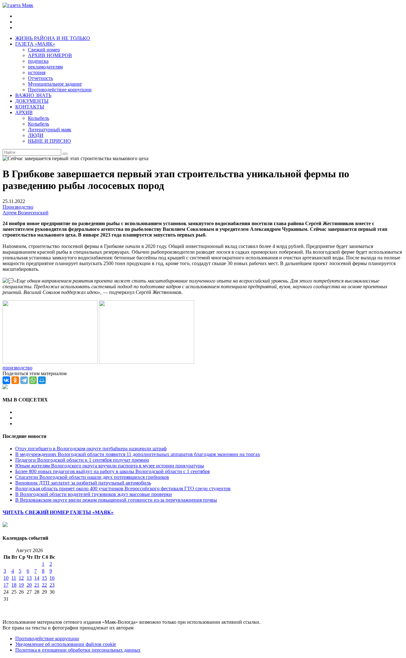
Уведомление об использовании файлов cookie (65, 644)
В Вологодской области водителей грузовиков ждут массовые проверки (93, 494)
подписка (38, 61)
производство (17, 367)
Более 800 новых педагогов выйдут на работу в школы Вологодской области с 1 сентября (112, 471)
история (36, 72)
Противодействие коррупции (60, 89)
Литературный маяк (49, 129)
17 (6, 585)
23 (52, 585)
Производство (18, 207)
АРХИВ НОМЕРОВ (50, 55)
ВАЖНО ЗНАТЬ (33, 95)
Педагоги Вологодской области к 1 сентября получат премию (82, 460)
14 (36, 578)
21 (36, 585)
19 (21, 585)
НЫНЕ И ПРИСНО (49, 141)
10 (6, 578)
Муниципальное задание (55, 84)
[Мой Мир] (42, 380)
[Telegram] (24, 380)
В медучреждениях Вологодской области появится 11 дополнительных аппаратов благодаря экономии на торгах (137, 454)
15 (44, 578)
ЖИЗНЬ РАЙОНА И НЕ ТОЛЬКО (52, 38)
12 (21, 578)
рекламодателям (45, 66)
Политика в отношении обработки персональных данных (78, 650)
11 (13, 578)
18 (13, 585)
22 (44, 585)
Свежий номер (44, 49)
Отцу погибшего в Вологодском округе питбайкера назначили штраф (91, 448)
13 (29, 578)
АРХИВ (24, 112)
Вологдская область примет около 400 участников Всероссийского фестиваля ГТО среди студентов (123, 488)
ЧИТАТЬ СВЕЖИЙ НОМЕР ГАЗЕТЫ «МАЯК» (58, 512)
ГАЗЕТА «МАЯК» (35, 44)
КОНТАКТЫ (29, 106)
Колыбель (38, 118)
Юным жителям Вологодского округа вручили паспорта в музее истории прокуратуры (109, 465)
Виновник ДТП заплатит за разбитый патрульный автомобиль (83, 482)
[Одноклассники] (15, 380)
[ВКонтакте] (6, 380)
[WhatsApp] (33, 380)
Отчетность (40, 78)
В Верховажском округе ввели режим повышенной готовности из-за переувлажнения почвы (116, 500)
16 (52, 578)
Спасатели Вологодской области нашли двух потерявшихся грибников (92, 477)
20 (29, 585)
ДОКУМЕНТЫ (32, 101)
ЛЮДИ (35, 135)
